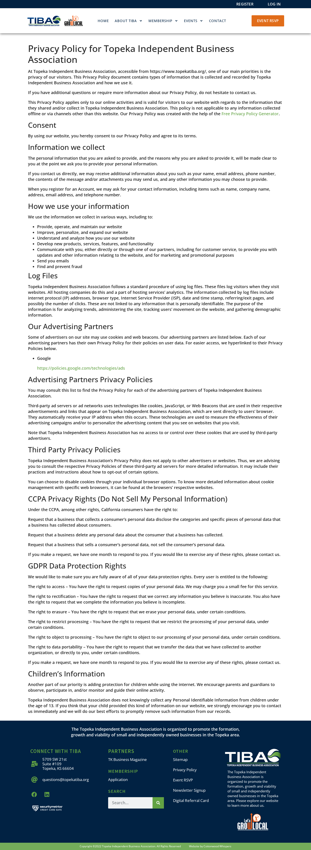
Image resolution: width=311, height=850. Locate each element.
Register (244, 4)
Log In (274, 4)
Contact (217, 21)
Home (103, 21)
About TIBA (126, 21)
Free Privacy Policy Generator (250, 113)
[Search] (158, 803)
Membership (160, 21)
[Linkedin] (47, 794)
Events (190, 21)
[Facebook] (34, 794)
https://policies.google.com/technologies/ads (81, 368)
